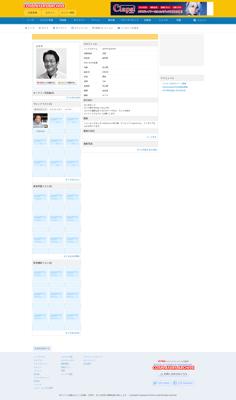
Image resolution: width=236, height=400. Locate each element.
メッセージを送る (130, 28)
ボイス (45, 28)
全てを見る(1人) (72, 180)
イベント (95, 20)
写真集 (63, 20)
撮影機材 (65, 364)
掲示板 (111, 20)
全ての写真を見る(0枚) (147, 150)
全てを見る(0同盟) (71, 256)
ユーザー (68, 109)
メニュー (201, 20)
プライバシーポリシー (93, 357)
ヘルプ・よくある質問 (43, 388)
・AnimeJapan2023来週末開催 (174, 87)
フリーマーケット (130, 20)
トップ (30, 20)
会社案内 (87, 364)
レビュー (37, 367)
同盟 (178, 20)
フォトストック (40, 364)
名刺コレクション (104, 28)
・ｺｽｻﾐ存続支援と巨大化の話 (173, 90)
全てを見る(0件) (73, 98)
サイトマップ (89, 360)
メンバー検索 (67, 374)
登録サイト (66, 367)
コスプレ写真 (46, 20)
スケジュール (81, 28)
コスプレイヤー (56, 109)
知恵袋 (147, 20)
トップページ (39, 357)
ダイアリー (79, 20)
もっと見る (152, 137)
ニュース (163, 20)
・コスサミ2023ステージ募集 (173, 83)
